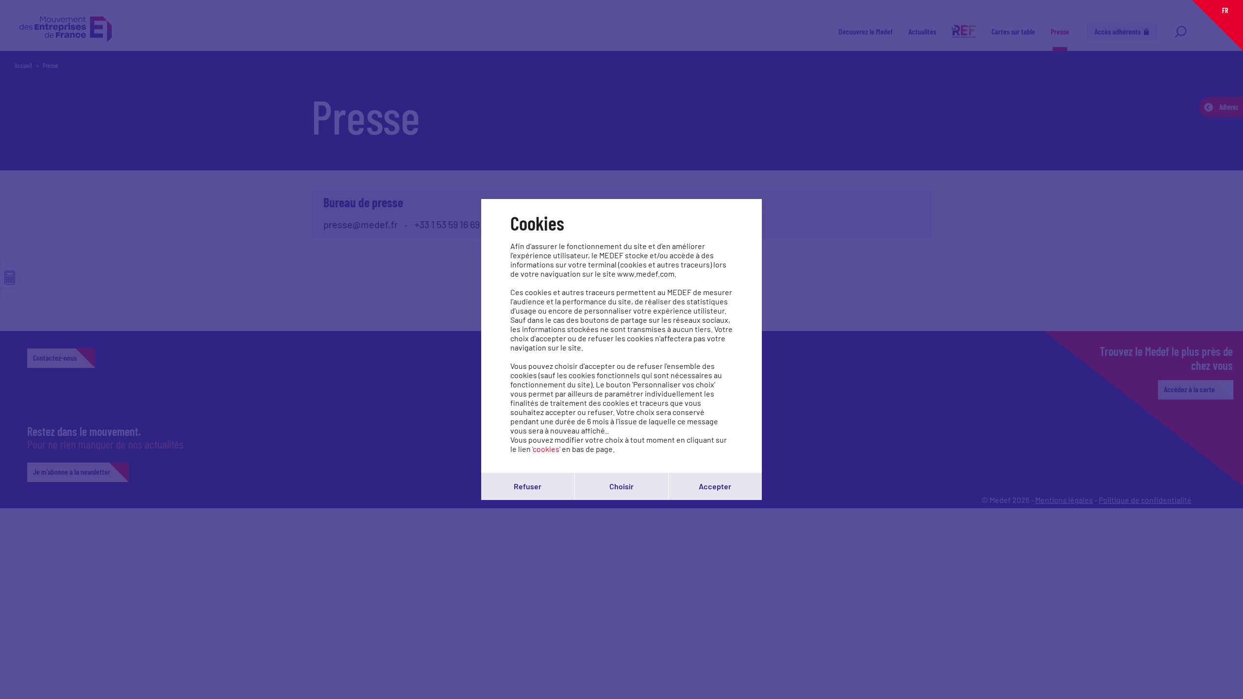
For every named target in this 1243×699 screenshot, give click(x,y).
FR (1225, 10)
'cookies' (546, 448)
